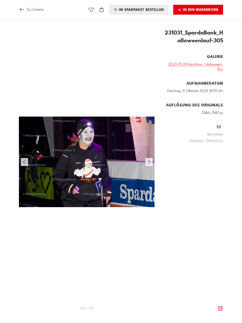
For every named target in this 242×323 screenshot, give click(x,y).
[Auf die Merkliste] (91, 10)
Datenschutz (215, 140)
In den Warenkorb (200, 10)
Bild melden (215, 134)
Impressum (196, 140)
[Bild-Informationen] (220, 308)
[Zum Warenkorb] (101, 10)
